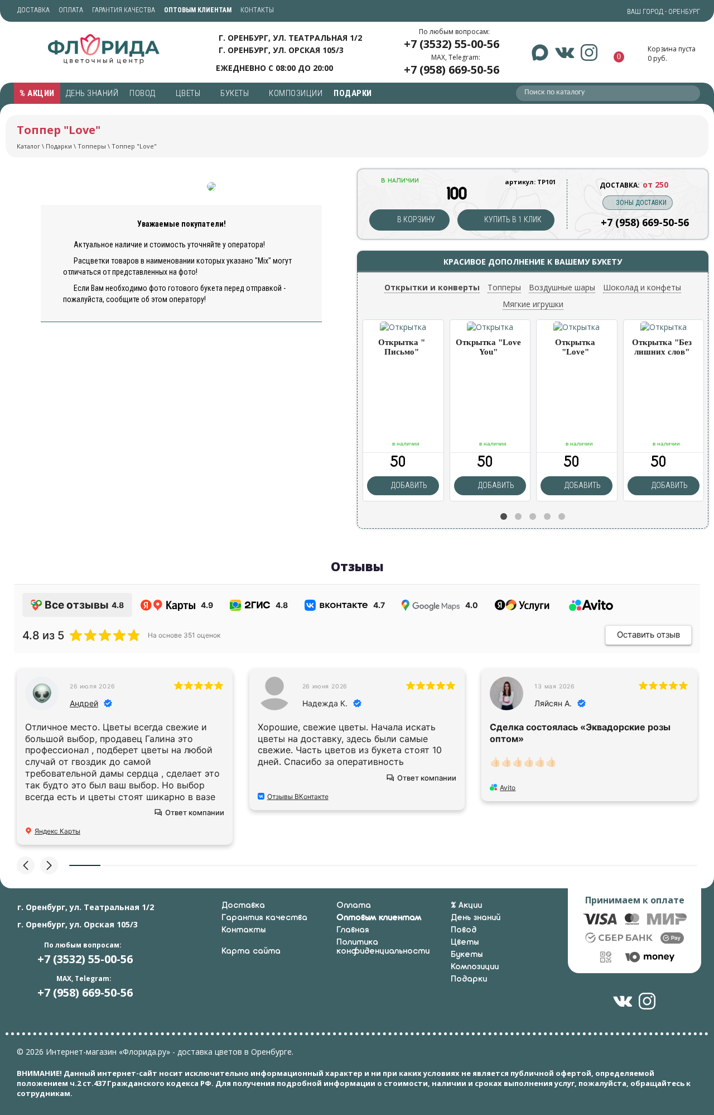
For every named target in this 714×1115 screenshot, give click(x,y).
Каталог (28, 146)
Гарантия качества (123, 10)
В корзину (415, 219)
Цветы (189, 93)
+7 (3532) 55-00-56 (451, 43)
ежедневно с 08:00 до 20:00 (274, 67)
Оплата (71, 10)
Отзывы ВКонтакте (298, 796)
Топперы (92, 146)
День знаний (92, 93)
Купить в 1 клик (512, 219)
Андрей (84, 703)
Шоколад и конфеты (642, 287)
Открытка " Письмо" (401, 347)
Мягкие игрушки (533, 304)
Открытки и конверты (432, 287)
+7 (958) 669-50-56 (451, 69)
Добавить (408, 485)
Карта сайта (251, 951)
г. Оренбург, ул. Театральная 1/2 (290, 37)
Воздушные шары (562, 287)
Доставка (33, 10)
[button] (503, 516)
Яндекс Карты (57, 831)
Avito (507, 787)
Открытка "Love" (575, 347)
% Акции (37, 93)
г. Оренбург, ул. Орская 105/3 (281, 50)
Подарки (354, 93)
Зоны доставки (641, 203)
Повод (143, 93)
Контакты (257, 10)
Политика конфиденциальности (383, 947)
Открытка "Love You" (488, 347)
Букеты (235, 93)
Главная (352, 930)
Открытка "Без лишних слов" (662, 347)
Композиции (295, 93)
